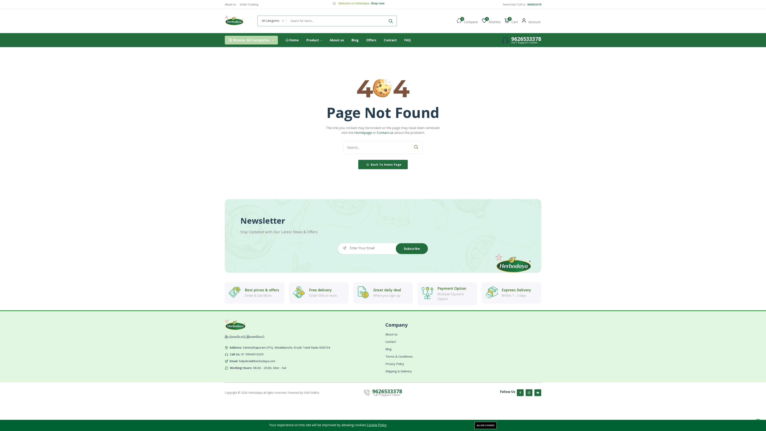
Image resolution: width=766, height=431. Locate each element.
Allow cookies (486, 425)
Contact (390, 40)
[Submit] (391, 21)
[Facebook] (520, 392)
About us (337, 40)
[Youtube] (537, 392)
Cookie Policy (377, 425)
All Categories (251, 40)
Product (313, 40)
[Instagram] (529, 392)
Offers (371, 40)
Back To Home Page (386, 164)
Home (293, 40)
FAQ (407, 40)
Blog (355, 40)
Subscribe (412, 248)
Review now (379, 3)
